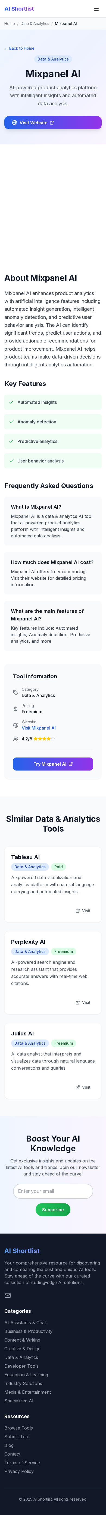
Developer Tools (21, 1366)
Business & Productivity (28, 1331)
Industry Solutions (23, 1383)
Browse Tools (18, 1428)
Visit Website (34, 122)
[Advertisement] (53, 200)
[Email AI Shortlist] (7, 1295)
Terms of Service (22, 1462)
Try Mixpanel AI (49, 764)
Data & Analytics (35, 23)
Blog (9, 1445)
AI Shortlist (19, 8)
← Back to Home (19, 48)
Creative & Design (22, 1348)
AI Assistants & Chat (25, 1322)
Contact (12, 1454)
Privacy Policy (19, 1471)
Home (9, 23)
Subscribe (53, 1209)
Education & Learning (26, 1374)
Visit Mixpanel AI (39, 728)
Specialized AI (18, 1400)
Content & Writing (22, 1340)
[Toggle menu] (96, 8)
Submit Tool (16, 1436)
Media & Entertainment (27, 1392)
